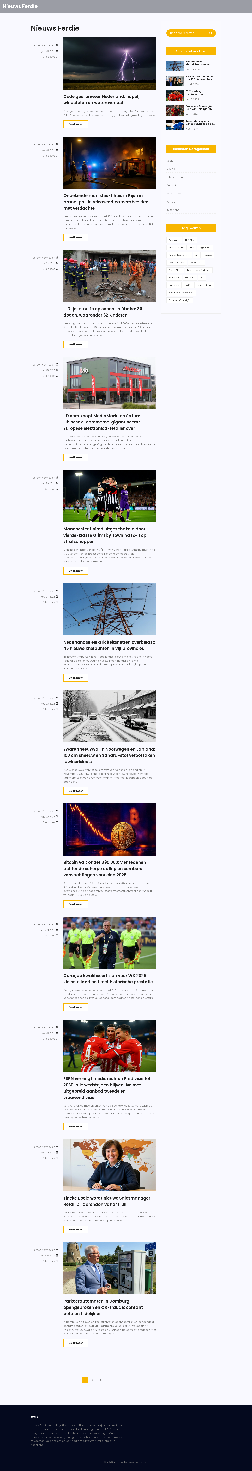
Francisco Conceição (180, 300)
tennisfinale (196, 262)
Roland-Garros (176, 262)
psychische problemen (181, 292)
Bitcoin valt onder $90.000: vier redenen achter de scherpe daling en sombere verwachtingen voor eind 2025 (104, 868)
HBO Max (189, 240)
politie (188, 285)
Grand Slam (175, 270)
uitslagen (190, 277)
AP (196, 255)
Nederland (174, 240)
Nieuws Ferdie (20, 6)
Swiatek (208, 255)
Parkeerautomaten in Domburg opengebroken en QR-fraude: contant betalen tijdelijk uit (103, 1307)
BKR (192, 247)
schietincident (204, 285)
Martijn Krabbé (176, 247)
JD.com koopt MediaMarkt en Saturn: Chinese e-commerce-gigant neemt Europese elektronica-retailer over (102, 422)
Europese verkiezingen (198, 270)
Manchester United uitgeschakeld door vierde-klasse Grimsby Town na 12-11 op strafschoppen (104, 535)
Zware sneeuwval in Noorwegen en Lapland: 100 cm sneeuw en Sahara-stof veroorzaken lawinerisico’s (109, 755)
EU (202, 277)
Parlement (174, 277)
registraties (205, 247)
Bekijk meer (76, 124)
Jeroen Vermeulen (44, 45)
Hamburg (174, 285)
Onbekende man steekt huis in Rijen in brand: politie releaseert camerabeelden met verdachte (105, 202)
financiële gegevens (179, 255)
